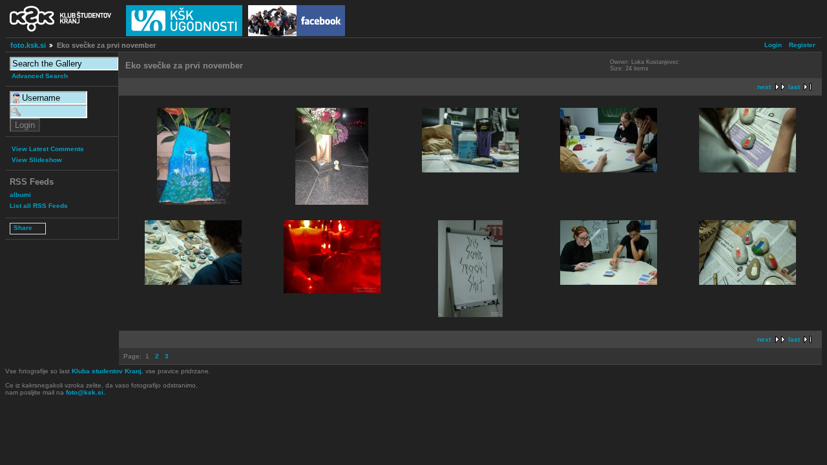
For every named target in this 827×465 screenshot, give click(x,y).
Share (23, 227)
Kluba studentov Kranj (106, 371)
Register (802, 44)
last (794, 86)
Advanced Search (40, 75)
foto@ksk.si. (85, 392)
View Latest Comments (48, 148)
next (764, 86)
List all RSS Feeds (39, 205)
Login (773, 44)
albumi (20, 194)
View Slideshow (37, 159)
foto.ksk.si (28, 45)
